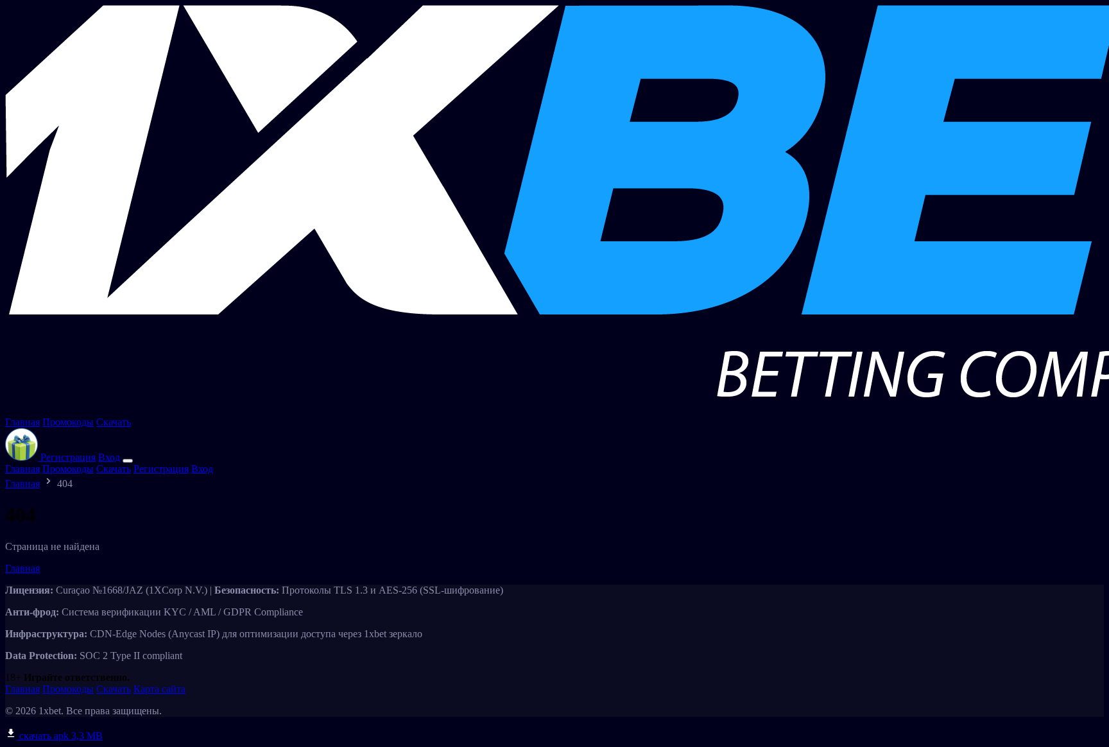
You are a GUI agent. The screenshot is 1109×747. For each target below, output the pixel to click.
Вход (109, 457)
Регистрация (68, 457)
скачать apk (60, 735)
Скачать (113, 421)
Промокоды (68, 421)
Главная (22, 421)
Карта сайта (159, 688)
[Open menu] (128, 461)
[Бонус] (22, 457)
